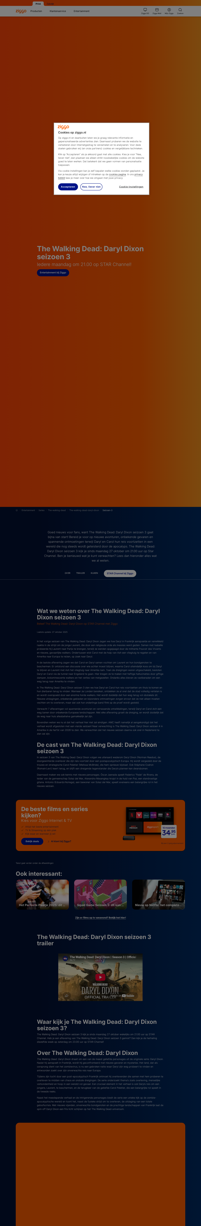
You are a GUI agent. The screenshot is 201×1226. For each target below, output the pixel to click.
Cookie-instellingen (131, 186)
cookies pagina (117, 174)
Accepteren (68, 186)
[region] (101, 159)
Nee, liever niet (91, 186)
